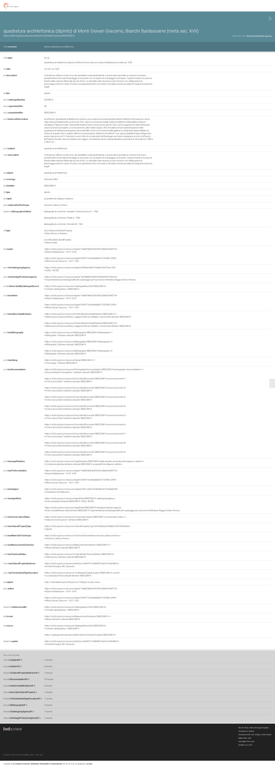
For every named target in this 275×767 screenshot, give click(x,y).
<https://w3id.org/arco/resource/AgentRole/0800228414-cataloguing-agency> (80, 499)
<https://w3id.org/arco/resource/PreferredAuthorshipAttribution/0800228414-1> (87, 315)
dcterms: (17, 211)
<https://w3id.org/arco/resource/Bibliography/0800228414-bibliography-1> (78, 333)
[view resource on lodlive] (270, 18)
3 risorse (48, 705)
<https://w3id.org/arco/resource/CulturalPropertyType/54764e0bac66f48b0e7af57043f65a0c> (87, 527)
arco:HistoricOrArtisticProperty (58, 232)
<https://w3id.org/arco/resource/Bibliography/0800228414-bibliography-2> (78, 343)
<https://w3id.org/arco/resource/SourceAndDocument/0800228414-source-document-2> (85, 389)
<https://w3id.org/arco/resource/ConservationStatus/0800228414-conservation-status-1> (85, 518)
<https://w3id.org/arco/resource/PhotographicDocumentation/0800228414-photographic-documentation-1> (94, 370)
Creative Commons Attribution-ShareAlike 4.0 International (38, 764)
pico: (16, 205)
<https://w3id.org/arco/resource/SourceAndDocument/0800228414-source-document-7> (85, 435)
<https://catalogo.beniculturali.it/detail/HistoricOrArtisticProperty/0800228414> (80, 635)
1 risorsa (48, 660)
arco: (14, 100)
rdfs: (10, 47)
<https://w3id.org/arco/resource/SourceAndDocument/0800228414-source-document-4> (85, 407)
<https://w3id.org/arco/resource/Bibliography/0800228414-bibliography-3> (78, 352)
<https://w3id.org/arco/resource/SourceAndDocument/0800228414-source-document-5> (85, 416)
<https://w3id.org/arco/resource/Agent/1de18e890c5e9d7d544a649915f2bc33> (89, 278)
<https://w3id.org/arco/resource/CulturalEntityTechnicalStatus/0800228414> (79, 555)
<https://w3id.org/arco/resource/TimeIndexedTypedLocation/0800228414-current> (82, 574)
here (90, 764)
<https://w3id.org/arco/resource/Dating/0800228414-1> (69, 361)
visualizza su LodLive (246, 731)
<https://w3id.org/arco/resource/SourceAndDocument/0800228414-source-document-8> (85, 444)
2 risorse (48, 666)
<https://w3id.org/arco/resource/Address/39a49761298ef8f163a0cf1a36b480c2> (81, 565)
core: (11, 155)
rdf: (6, 230)
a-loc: (19, 563)
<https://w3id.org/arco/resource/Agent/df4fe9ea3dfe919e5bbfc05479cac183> (80, 269)
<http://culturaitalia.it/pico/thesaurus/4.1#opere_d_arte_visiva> (72, 582)
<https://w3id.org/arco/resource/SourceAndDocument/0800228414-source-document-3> (85, 398)
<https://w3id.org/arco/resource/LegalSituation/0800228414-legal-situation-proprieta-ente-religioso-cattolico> (94, 462)
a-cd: (15, 119)
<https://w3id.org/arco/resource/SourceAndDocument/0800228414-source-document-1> (85, 380)
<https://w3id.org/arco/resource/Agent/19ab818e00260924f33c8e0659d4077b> (81, 250)
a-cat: (21, 286)
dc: (6, 69)
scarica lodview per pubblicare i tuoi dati (23, 755)
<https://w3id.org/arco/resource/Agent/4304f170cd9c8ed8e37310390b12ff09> (80, 259)
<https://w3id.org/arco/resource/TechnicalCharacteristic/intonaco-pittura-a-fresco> (82, 537)
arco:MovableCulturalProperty (57, 241)
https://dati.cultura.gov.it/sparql (256, 728)
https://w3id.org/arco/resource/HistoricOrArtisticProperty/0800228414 (39, 35)
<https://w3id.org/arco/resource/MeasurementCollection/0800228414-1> (77, 546)
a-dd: (16, 517)
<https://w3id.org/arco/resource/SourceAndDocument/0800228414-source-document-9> (85, 453)
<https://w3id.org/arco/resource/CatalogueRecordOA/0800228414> (75, 287)
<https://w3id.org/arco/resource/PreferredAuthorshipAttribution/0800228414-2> (87, 324)
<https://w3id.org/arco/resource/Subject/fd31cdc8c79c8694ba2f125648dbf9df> (81, 490)
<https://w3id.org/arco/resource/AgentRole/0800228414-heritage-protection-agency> (112, 509)
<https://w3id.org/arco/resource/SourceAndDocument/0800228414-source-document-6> (85, 425)
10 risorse (48, 679)
